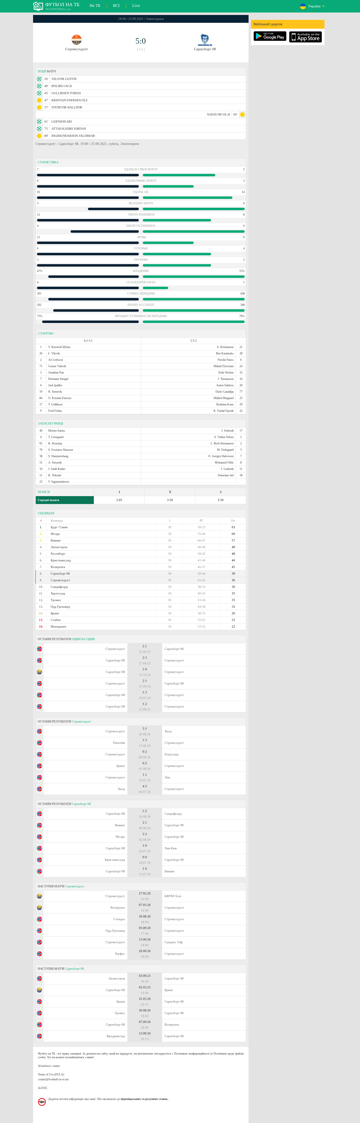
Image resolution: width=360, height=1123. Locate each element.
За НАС (43, 1088)
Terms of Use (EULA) (51, 1074)
